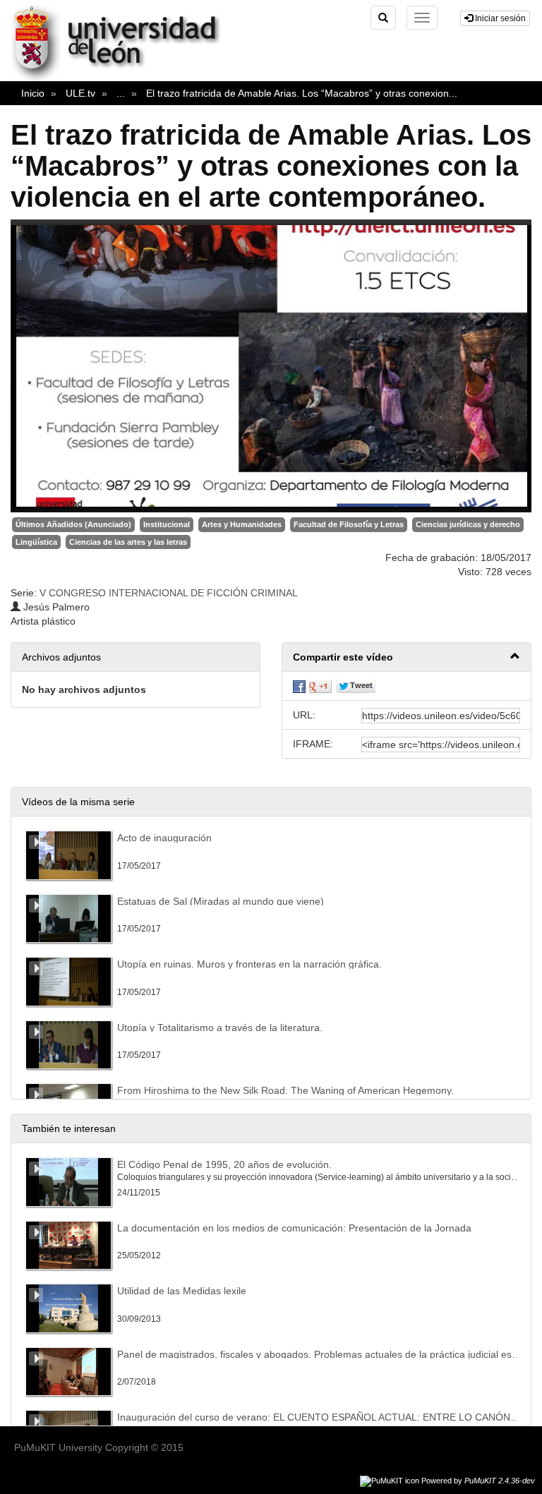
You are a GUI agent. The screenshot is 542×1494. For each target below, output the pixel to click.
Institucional (166, 524)
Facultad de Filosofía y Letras (349, 524)
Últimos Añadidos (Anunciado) (73, 524)
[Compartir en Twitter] (355, 686)
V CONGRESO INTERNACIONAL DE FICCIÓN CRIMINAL (169, 592)
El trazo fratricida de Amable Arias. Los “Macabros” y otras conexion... (301, 93)
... (120, 93)
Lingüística (36, 542)
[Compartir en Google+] (320, 686)
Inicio (32, 93)
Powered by (478, 1480)
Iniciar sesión (499, 18)
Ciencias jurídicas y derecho (468, 524)
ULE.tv (80, 93)
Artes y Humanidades (242, 524)
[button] (406, 657)
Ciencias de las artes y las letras (128, 542)
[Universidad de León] (122, 78)
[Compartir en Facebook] (299, 686)
